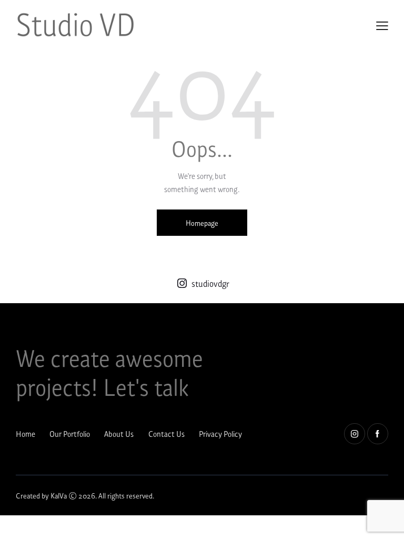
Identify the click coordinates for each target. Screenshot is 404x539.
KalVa (58, 495)
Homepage (202, 222)
